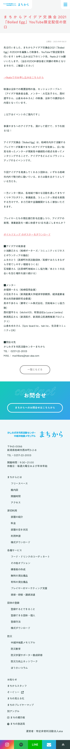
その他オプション (20, 563)
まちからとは (14, 477)
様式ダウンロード (20, 542)
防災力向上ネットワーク (24, 661)
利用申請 (15, 536)
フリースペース (19, 483)
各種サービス (14, 550)
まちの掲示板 (17, 717)
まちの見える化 (15, 698)
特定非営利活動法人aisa (49, 731)
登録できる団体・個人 (23, 615)
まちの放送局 (17, 724)
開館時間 (15, 496)
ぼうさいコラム (19, 668)
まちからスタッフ (17, 686)
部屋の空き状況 (19, 530)
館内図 (14, 490)
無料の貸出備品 (19, 576)
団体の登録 (13, 603)
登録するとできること (23, 609)
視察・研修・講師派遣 (23, 595)
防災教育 (15, 649)
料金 (13, 523)
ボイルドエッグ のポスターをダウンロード (27, 234)
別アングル (13, 711)
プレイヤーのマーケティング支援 (29, 588)
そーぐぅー (13, 692)
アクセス (15, 502)
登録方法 (15, 622)
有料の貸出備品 (19, 582)
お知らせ (12, 679)
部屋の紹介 (17, 517)
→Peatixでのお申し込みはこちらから (24, 77)
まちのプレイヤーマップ (20, 705)
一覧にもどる (35, 369)
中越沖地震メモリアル (23, 642)
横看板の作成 (18, 569)
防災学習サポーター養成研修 (27, 655)
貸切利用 (12, 511)
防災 (9, 636)
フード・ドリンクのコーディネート (30, 557)
